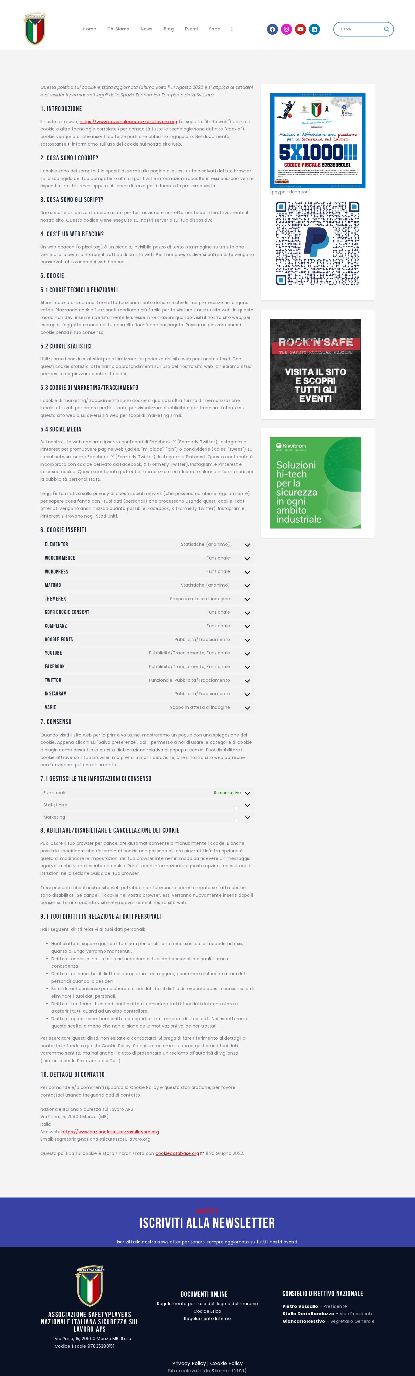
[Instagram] (286, 29)
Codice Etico (207, 1311)
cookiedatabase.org (177, 1153)
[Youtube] (300, 29)
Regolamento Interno (207, 1318)
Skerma (221, 1370)
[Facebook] (272, 29)
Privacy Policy (189, 1363)
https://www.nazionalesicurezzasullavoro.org (128, 122)
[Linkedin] (314, 29)
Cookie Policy (226, 1363)
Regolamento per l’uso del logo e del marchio (207, 1304)
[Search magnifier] (386, 29)
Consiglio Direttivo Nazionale (323, 1294)
